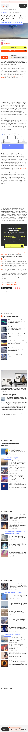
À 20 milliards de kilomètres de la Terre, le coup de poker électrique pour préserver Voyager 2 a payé (13, 406)
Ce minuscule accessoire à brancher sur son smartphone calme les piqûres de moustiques (18, 655)
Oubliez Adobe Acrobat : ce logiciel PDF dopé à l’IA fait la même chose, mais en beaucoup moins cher (13, 389)
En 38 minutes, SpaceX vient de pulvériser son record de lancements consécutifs (18, 647)
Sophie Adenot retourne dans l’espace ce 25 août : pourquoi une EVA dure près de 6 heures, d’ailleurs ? (17, 517)
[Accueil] (3, 6)
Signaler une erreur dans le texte (9, 284)
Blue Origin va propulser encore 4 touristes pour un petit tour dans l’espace (16, 335)
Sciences (5, 12)
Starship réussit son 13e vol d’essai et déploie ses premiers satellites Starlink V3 (13, 413)
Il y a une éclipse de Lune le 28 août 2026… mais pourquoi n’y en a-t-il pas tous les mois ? (14, 270)
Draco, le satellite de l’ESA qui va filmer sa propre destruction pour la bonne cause (18, 478)
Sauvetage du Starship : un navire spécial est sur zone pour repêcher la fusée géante (17, 554)
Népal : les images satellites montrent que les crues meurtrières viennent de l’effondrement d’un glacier (14, 273)
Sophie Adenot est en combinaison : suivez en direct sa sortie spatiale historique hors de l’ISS (18, 621)
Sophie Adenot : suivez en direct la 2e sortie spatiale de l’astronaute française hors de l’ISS (17, 546)
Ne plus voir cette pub (6, 313)
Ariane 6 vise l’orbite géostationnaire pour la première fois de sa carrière (17, 525)
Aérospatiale (18, 12)
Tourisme (12, 291)
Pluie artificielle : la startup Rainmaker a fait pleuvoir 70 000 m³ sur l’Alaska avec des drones (17, 538)
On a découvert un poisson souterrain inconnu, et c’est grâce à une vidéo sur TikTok (18, 613)
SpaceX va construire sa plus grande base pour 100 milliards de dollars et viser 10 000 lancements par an (17, 462)
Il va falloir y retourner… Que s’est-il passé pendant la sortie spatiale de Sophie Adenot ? (18, 586)
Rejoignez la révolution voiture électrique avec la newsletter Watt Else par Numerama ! (16, 321)
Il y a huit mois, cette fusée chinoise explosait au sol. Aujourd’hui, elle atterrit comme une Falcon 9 (18, 597)
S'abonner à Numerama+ (13, 246)
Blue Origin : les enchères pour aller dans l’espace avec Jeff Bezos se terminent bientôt (17, 349)
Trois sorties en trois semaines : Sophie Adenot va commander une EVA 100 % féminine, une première (14, 266)
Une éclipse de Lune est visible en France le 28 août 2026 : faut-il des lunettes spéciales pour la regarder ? (18, 486)
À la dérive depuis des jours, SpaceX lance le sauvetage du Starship (12, 410)
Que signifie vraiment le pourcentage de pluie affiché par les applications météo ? (18, 452)
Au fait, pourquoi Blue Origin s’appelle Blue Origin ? (15, 355)
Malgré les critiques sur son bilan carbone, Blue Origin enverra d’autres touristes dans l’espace (17, 342)
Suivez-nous (4, 57)
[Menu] (7, 6)
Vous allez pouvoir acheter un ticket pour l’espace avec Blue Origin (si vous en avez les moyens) (17, 328)
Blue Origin (15, 282)
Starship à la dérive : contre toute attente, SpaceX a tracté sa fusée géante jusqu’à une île (14, 403)
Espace (11, 12)
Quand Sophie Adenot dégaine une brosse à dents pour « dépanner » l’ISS (17, 470)
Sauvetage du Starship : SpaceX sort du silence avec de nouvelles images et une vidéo (17, 398)
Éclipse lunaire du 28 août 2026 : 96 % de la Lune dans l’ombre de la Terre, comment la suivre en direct (14, 262)
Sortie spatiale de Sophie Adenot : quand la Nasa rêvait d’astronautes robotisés (18, 629)
